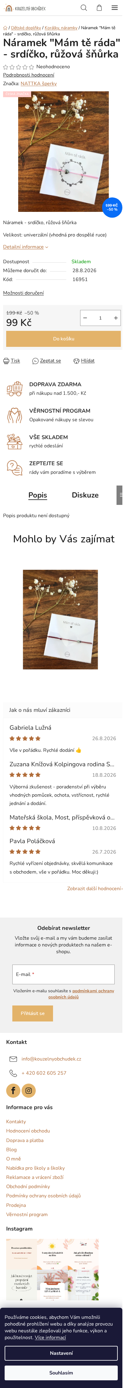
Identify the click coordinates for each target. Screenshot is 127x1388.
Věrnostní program (27, 1214)
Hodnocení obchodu (28, 1131)
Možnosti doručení (23, 293)
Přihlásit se (33, 1013)
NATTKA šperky (39, 83)
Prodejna (16, 1205)
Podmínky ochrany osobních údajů (43, 1195)
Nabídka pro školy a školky (35, 1168)
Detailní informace (23, 247)
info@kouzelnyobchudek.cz (51, 1058)
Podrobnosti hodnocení (28, 75)
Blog (11, 1149)
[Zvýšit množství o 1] (116, 318)
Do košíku (63, 338)
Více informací (50, 1337)
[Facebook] (13, 1091)
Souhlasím (61, 1373)
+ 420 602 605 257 (44, 1072)
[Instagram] (29, 1091)
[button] (60, 676)
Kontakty (16, 1121)
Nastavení (61, 1353)
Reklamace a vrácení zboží (34, 1177)
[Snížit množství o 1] (85, 318)
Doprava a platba (24, 1140)
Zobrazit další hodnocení (94, 888)
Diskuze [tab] (85, 495)
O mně (13, 1159)
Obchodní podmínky (28, 1186)
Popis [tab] (37, 495)
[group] (61, 622)
